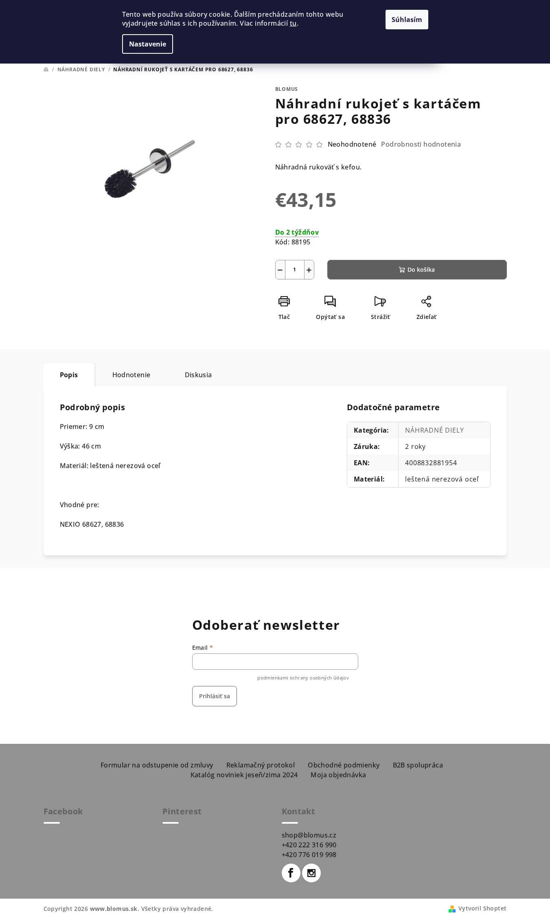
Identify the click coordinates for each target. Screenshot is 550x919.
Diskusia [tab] (198, 374)
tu (293, 23)
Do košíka (421, 269)
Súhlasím (407, 19)
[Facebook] (291, 873)
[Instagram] (311, 873)
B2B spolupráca (418, 765)
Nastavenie (147, 44)
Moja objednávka (338, 774)
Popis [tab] (69, 374)
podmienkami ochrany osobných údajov (303, 678)
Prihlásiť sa (214, 696)
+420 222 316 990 (309, 844)
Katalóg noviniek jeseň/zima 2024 (244, 774)
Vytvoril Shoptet (482, 908)
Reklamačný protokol (260, 765)
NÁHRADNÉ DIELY (434, 430)
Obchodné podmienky (343, 765)
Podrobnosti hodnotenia (421, 144)
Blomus (286, 89)
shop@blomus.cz (309, 835)
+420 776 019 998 (309, 854)
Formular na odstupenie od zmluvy (157, 765)
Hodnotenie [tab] (131, 374)
